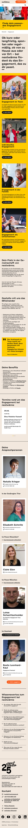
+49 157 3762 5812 (9, 623)
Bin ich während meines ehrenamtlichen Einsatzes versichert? (14, 724)
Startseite (4, 31)
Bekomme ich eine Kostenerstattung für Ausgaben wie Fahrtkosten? (14, 737)
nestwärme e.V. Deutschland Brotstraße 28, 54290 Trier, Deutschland (12, 800)
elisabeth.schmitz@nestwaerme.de (12, 527)
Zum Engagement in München (12, 582)
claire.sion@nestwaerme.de (11, 572)
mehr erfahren (8, 112)
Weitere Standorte (9, 805)
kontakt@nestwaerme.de (11, 794)
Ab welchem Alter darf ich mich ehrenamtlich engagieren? (12, 705)
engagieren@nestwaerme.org (11, 484)
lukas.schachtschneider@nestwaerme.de (14, 621)
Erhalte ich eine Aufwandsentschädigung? (11, 742)
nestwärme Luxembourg (11, 808)
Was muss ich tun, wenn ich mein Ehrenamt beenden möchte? (13, 748)
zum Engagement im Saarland (12, 634)
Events (18, 388)
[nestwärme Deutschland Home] (6, 2)
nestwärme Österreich (10, 810)
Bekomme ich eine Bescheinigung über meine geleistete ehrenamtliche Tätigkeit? (14, 730)
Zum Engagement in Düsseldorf (12, 539)
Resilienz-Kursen (21, 380)
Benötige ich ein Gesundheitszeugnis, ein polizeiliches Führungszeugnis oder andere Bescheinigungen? (14, 718)
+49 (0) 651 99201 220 (10, 796)
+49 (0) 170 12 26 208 (9, 529)
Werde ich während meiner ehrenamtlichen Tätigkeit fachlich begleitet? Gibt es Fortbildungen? (13, 711)
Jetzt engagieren (15, 682)
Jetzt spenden (21, 1)
